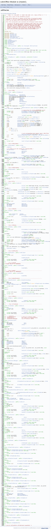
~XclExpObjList (21, 63)
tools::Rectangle (9, 108)
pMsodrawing (22, 95)
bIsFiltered (24, 171)
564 (2, 494)
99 (2, 94)
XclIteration (11, 414)
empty (10, 69)
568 (2, 497)
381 (2, 340)
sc (1, 7)
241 (2, 214)
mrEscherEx (20, 84)
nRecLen (23, 340)
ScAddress (9, 147)
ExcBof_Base (22, 252)
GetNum (25, 197)
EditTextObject (8, 157)
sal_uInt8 (27, 191)
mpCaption (24, 149)
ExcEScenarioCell (12, 320)
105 (2, 99)
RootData (36, 288)
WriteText (24, 334)
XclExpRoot (35, 57)
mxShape (37, 238)
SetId (18, 118)
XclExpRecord (19, 92)
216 (2, 191)
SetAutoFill (20, 124)
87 (2, 84)
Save (18, 79)
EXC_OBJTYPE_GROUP (43, 135)
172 (2, 149)
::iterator (32, 60)
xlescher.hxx (13, 34)
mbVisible (24, 151)
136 (2, 126)
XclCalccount (11, 401)
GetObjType (20, 117)
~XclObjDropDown (26, 178)
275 (2, 247)
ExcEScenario (11, 338)
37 (2, 45)
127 (2, 118)
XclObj (9, 39)
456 (2, 404)
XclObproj (10, 298)
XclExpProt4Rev (11, 497)
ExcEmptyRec (23, 57)
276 (2, 248)
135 (2, 125)
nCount (25, 404)
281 (2, 252)
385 (2, 344)
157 (2, 136)
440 (2, 389)
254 (2, 226)
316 (2, 282)
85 (2, 82)
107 (2, 101)
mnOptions (17, 387)
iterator (38, 60)
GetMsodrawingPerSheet (21, 75)
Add (20, 65)
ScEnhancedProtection (10, 393)
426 (2, 378)
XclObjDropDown (11, 169)
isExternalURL (17, 51)
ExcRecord (18, 183)
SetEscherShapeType (26, 134)
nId (37, 118)
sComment (24, 342)
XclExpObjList (11, 57)
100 (2, 95)
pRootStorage (23, 214)
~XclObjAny (24, 235)
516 (2, 455)
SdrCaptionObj (11, 41)
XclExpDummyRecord (25, 515)
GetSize (33, 331)
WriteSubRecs (25, 111)
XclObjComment (11, 145)
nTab (6, 289)
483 (2, 427)
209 (2, 183)
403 (2, 360)
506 (2, 447)
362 (2, 323)
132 (2, 123)
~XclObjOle (24, 220)
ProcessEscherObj (26, 160)
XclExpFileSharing (12, 483)
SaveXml (19, 80)
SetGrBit (31, 123)
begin (13, 72)
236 (2, 210)
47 (2, 54)
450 (2, 399)
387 (2, 346)
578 (2, 506)
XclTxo (9, 43)
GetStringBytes (21, 330)
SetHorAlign (21, 191)
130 (2, 121)
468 (2, 414)
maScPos (23, 147)
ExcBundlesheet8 (12, 280)
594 (2, 520)
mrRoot (21, 398)
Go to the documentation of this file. (8, 13)
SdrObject (36, 107)
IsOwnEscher (21, 136)
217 (2, 193)
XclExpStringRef (11, 203)
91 (2, 87)
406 (2, 363)
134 (2, 124)
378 (2, 338)
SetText (23, 138)
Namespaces (17, 4)
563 (2, 493)
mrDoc (14, 54)
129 (2, 120)
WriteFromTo (24, 241)
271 (2, 243)
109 (2, 103)
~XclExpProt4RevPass (16, 509)
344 (2, 308)
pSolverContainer (29, 86)
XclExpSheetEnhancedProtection (15, 389)
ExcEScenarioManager (13, 360)
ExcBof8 (10, 273)
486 (2, 430)
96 (2, 92)
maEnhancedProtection (25, 399)
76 (2, 75)
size (11, 70)
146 (2, 135)
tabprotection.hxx (14, 36)
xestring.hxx (13, 35)
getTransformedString (21, 50)
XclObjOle (10, 210)
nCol (25, 322)
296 (2, 265)
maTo (23, 153)
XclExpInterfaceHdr (12, 458)
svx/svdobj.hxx (13, 37)
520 (2, 458)
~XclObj (23, 115)
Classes (24, 4)
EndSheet (19, 77)
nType (39, 134)
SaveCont (24, 201)
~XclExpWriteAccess (16, 478)
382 (2, 341)
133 (2, 123)
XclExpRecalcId (11, 515)
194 (2, 169)
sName (23, 341)
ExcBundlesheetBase (26, 280)
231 (2, 206)
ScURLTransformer (12, 45)
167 (2, 145)
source (4, 7)
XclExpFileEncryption (13, 447)
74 (2, 74)
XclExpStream (24, 79)
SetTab (19, 120)
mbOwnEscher (22, 103)
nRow (25, 323)
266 (2, 238)
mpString (24, 203)
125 (2, 117)
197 (2, 171)
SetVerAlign (21, 193)
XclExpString (10, 283)
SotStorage (11, 214)
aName (23, 308)
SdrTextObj (10, 42)
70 (2, 70)
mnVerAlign (40, 193)
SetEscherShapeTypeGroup (23, 135)
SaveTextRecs (25, 112)
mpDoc (14, 248)
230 (2, 205)
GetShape (24, 238)
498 (2, 440)
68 (2, 69)
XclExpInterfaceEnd (12, 466)
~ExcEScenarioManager (27, 370)
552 (2, 483)
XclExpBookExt (11, 520)
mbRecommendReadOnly (22, 495)
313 (2, 280)
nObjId (21, 99)
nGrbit (21, 99)
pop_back (22, 67)
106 (2, 100)
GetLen (23, 198)
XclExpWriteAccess (12, 474)
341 (2, 305)
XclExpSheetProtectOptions (14, 378)
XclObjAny (10, 226)
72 (2, 72)
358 (2, 320)
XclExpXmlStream (26, 80)
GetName (23, 283)
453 (2, 401)
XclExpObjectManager (31, 105)
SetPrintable (20, 123)
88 (2, 85)
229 (2, 204)
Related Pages (10, 4)
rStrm (38, 229)
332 (2, 298)
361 (2, 322)
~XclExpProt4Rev (15, 501)
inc (11, 7)
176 (2, 153)
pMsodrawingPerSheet (39, 75)
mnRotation (24, 204)
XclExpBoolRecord (22, 440)
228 (2, 203)
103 (2, 98)
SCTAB (8, 82)
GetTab (19, 121)
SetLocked (19, 123)
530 (2, 466)
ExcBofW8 (10, 265)
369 (2, 330)
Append (23, 347)
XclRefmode (10, 440)
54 (2, 60)
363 (2, 324)
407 (2, 364)
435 (2, 387)
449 (2, 398)
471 (2, 417)
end (12, 74)
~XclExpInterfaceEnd (16, 469)
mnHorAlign (40, 191)
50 (2, 57)
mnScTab (19, 82)
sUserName (24, 343)
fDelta (23, 430)
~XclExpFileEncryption (16, 450)
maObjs (23, 69)
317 (2, 283)
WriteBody (24, 111)
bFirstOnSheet (23, 101)
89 (2, 86)
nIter (25, 417)
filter (8, 7)
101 (2, 96)
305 (2, 273)
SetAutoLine (20, 125)
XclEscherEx (11, 44)
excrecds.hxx (13, 33)
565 (2, 495)
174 (2, 151)
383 (2, 342)
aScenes (23, 364)
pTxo (23, 97)
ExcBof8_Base (11, 252)
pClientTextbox (30, 96)
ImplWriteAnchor (26, 107)
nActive (25, 363)
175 (2, 152)
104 (2, 99)
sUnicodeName (25, 282)
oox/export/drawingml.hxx (16, 38)
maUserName (20, 493)
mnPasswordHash (21, 494)
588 (2, 515)
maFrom (23, 152)
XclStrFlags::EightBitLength (12, 284)
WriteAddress (25, 333)
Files (29, 4)
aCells (24, 346)
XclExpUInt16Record (27, 458)
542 (2, 474)
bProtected (24, 344)
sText (23, 324)
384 (2, 343)
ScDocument (23, 48)
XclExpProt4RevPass (12, 506)
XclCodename (11, 305)
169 (2, 147)
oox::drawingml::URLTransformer (30, 45)
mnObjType (22, 98)
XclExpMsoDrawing (12, 40)
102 (2, 97)
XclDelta (10, 427)
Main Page (3, 4)
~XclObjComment (25, 159)
